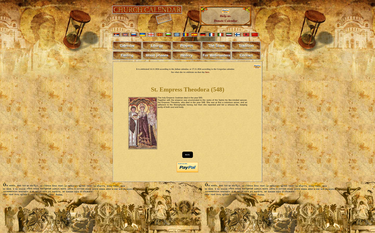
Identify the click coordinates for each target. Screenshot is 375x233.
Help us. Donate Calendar (225, 18)
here (207, 72)
